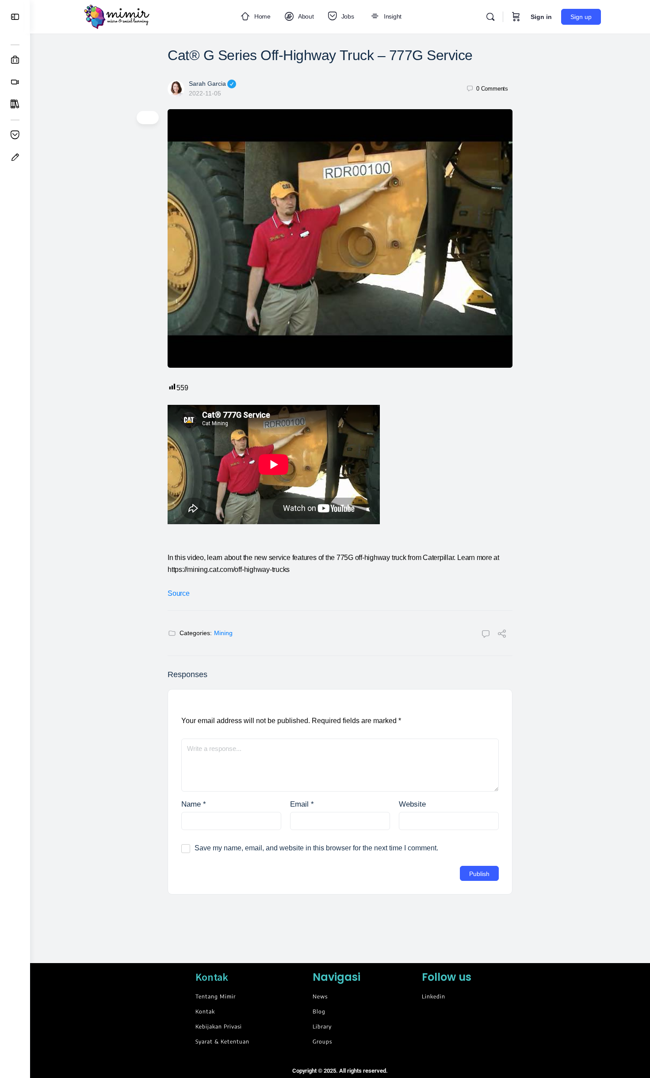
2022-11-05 (205, 93)
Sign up (581, 16)
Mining (223, 632)
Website (412, 804)
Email (302, 804)
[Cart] (516, 17)
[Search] (490, 16)
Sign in (541, 16)
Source (179, 593)
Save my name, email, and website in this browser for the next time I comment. (316, 848)
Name (193, 804)
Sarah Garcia (207, 83)
